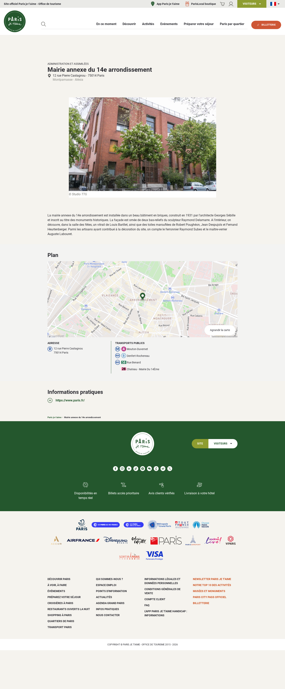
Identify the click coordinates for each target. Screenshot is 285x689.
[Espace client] (231, 4)
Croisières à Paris (60, 603)
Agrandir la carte (220, 330)
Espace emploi (106, 585)
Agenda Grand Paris (110, 603)
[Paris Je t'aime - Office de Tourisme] (15, 21)
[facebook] (115, 468)
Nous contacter (108, 615)
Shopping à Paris (60, 615)
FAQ (146, 605)
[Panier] (222, 4)
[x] (169, 468)
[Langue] (275, 4)
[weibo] (163, 468)
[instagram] (122, 468)
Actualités (104, 597)
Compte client (154, 599)
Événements (56, 591)
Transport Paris (60, 627)
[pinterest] (142, 468)
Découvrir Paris (59, 579)
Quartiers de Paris (61, 621)
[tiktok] (135, 468)
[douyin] (156, 468)
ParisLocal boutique (203, 3)
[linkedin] (129, 468)
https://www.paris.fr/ (70, 400)
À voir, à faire (57, 585)
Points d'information (111, 591)
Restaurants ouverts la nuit (69, 609)
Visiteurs (220, 443)
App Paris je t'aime (168, 3)
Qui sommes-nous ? (109, 579)
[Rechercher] (43, 24)
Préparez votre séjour (64, 597)
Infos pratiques (107, 609)
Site (200, 443)
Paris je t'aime (54, 417)
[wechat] (149, 468)
